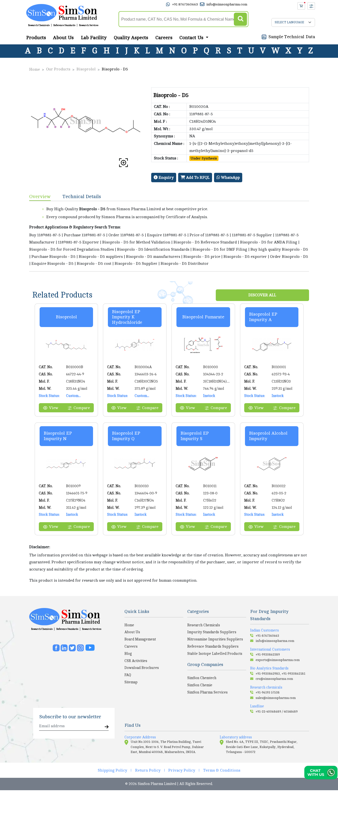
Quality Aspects (131, 37)
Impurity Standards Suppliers (211, 632)
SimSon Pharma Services (207, 692)
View (53, 408)
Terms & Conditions (221, 770)
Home (34, 69)
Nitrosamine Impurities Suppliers (215, 639)
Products (36, 37)
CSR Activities (135, 661)
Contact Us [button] (192, 37)
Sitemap (131, 682)
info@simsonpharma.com (226, 4)
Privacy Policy (181, 770)
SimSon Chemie (199, 685)
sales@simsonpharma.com (276, 698)
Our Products (58, 69)
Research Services (88, 25)
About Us (63, 37)
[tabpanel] (169, 236)
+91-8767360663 (267, 635)
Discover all (262, 295)
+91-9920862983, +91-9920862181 (280, 673)
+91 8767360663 (185, 4)
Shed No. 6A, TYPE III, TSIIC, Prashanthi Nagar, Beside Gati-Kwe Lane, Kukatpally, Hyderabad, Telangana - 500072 (261, 747)
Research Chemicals (38, 25)
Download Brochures (141, 668)
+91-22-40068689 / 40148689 (277, 711)
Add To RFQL (197, 177)
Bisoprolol (86, 69)
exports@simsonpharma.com (278, 660)
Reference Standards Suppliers (213, 646)
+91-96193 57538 (268, 692)
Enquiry (166, 177)
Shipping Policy (112, 770)
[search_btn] (240, 19)
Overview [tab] (40, 196)
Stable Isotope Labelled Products (214, 654)
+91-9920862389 (268, 654)
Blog (128, 654)
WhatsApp (230, 177)
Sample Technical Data (291, 36)
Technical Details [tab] (82, 196)
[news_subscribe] (107, 727)
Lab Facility (94, 37)
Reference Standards (64, 25)
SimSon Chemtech (201, 678)
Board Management (140, 639)
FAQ (127, 675)
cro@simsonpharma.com (274, 679)
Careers (163, 37)
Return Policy (148, 770)
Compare (81, 408)
